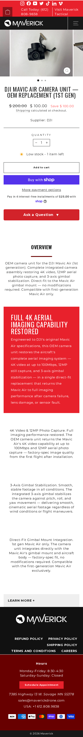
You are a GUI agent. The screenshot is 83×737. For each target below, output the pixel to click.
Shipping (23, 110)
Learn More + (21, 600)
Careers (69, 651)
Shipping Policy (62, 645)
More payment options (41, 190)
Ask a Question (41, 214)
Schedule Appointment (42, 684)
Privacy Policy (62, 639)
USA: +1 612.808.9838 (41, 706)
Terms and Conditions (33, 651)
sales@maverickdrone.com (41, 700)
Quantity (41, 134)
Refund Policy (29, 639)
